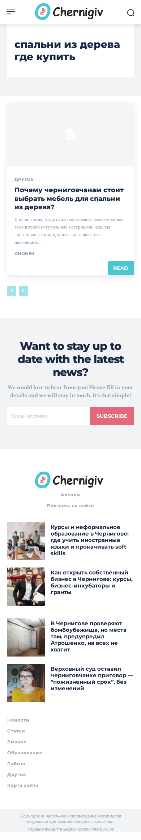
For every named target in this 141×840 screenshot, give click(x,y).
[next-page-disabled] (23, 291)
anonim (24, 253)
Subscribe (112, 416)
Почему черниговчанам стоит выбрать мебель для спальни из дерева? (69, 198)
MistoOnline (102, 829)
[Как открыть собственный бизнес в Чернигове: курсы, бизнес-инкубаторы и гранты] (26, 587)
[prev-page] (11, 291)
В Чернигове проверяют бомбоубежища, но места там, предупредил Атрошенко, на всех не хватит (89, 636)
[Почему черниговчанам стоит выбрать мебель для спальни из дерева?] (70, 134)
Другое (23, 179)
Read (120, 268)
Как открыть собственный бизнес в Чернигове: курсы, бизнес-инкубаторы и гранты (92, 582)
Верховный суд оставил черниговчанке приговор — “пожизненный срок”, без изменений (92, 678)
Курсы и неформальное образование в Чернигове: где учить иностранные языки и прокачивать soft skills (90, 540)
